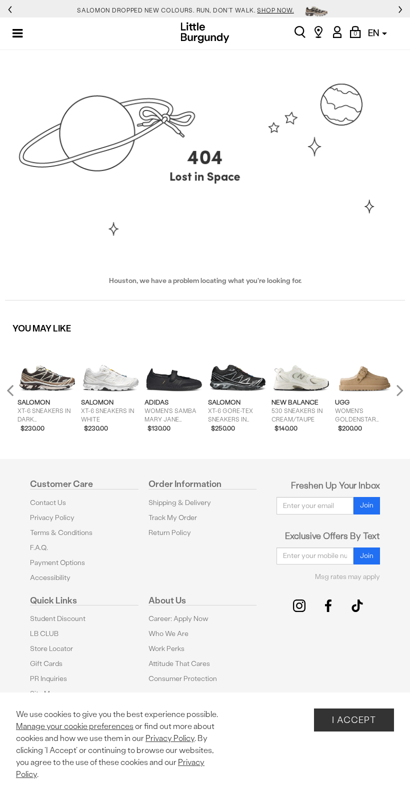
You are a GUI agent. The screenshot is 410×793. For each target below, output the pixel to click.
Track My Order (172, 518)
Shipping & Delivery (179, 502)
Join (367, 505)
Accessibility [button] (50, 578)
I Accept (354, 719)
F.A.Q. (39, 548)
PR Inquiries (48, 678)
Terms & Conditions (61, 532)
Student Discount (58, 618)
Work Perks (166, 648)
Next (397, 390)
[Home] (205, 33)
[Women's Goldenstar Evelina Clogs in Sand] (364, 366)
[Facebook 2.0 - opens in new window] (328, 606)
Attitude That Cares (179, 664)
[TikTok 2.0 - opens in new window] (357, 606)
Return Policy (169, 532)
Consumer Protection (182, 678)
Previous (17, 394)
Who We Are (168, 634)
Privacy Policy (52, 518)
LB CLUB (44, 634)
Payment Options (57, 562)
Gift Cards (46, 664)
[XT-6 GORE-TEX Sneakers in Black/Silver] (238, 366)
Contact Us (48, 502)
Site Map (44, 694)
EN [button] (374, 33)
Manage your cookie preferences (75, 726)
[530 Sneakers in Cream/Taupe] (301, 366)
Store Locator (51, 648)
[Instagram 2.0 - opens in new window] (299, 606)
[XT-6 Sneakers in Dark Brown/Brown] (47, 366)
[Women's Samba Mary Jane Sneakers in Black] (174, 366)
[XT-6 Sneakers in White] (110, 366)
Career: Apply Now (178, 618)
